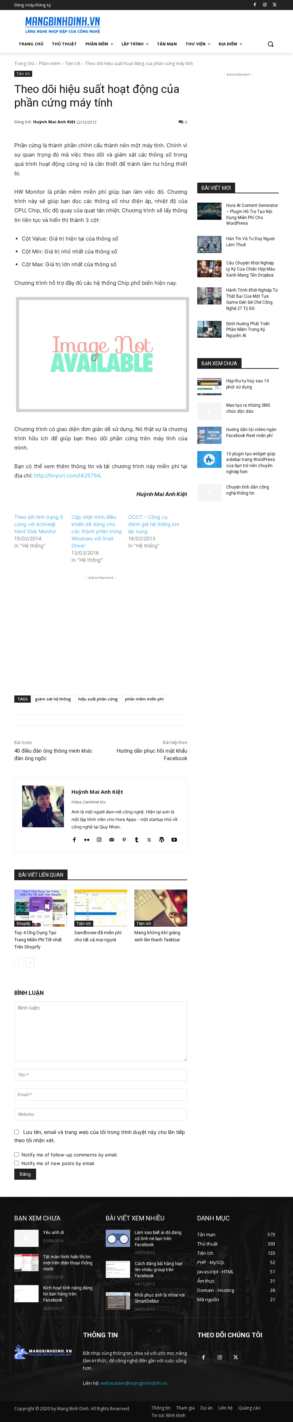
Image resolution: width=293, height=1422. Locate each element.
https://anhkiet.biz (88, 801)
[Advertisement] (195, 24)
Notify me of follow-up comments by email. (69, 1155)
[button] (270, 44)
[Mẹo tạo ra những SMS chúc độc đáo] (209, 411)
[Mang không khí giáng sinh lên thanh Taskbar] (160, 908)
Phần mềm (49, 63)
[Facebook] (255, 5)
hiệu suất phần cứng (98, 699)
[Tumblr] (136, 838)
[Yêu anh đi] (26, 1238)
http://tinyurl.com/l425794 (67, 475)
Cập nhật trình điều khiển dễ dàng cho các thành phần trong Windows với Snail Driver (96, 531)
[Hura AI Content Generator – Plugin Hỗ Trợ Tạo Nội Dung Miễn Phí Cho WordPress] (209, 211)
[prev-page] (18, 962)
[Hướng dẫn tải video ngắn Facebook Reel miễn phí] (209, 435)
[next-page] (30, 962)
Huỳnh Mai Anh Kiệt (54, 121)
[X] (274, 5)
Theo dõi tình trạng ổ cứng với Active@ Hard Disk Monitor (38, 524)
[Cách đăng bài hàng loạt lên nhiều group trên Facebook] (118, 1269)
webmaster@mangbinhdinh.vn (133, 1383)
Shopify (23, 923)
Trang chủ (24, 63)
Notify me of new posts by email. (58, 1163)
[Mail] (111, 838)
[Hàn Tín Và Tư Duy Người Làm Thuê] (209, 244)
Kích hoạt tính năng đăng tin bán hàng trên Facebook (68, 1294)
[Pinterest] (124, 838)
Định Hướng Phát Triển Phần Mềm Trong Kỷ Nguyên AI (248, 329)
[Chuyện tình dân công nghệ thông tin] (209, 492)
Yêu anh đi (53, 1232)
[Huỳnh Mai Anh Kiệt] (43, 815)
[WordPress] (161, 838)
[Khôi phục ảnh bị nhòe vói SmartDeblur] (118, 1300)
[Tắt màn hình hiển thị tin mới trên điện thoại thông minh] (26, 1262)
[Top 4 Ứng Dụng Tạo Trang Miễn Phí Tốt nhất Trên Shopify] (40, 908)
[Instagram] (264, 5)
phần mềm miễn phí (144, 699)
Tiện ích (72, 63)
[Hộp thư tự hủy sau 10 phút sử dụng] (209, 386)
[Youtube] (174, 838)
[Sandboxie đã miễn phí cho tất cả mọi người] (100, 908)
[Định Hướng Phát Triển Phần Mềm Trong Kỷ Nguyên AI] (209, 329)
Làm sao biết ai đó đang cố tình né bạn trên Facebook (158, 1238)
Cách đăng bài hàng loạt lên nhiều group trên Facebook (159, 1269)
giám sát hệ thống (53, 699)
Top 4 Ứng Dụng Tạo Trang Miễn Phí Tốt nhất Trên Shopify (38, 940)
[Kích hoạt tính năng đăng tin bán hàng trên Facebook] (26, 1293)
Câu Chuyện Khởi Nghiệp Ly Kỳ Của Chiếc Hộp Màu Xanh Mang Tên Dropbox (250, 269)
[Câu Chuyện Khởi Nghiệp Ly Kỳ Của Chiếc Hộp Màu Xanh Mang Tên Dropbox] (209, 268)
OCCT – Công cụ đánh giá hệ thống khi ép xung (153, 524)
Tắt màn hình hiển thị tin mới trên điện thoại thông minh (68, 1263)
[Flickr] (86, 838)
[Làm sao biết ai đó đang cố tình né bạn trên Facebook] (118, 1238)
